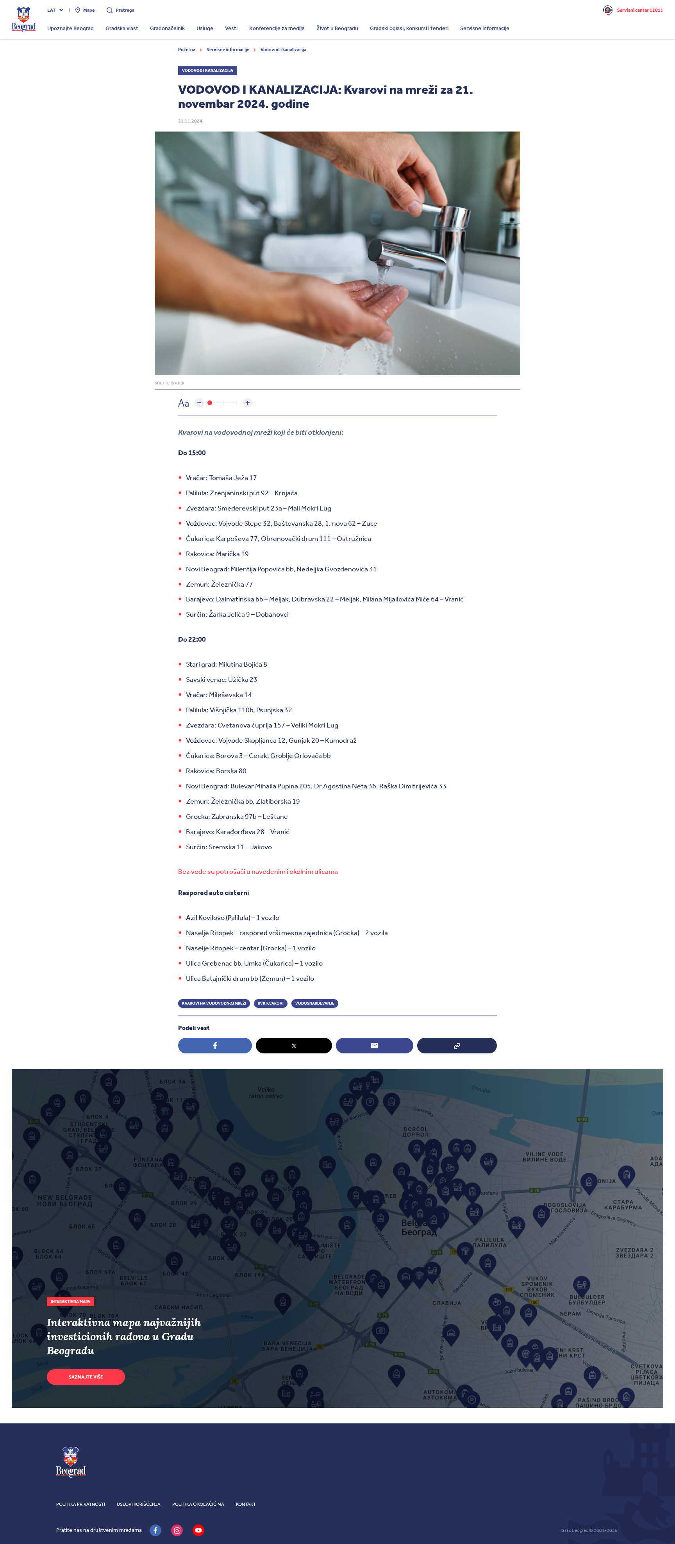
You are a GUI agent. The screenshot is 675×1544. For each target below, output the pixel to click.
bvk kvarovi (271, 1003)
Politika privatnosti (80, 1504)
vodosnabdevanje (314, 1003)
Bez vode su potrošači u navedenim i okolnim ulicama (258, 871)
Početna (187, 49)
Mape (89, 10)
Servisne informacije (228, 49)
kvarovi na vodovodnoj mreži (214, 1003)
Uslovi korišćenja (139, 1504)
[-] (199, 402)
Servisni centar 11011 (640, 10)
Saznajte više (86, 1377)
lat (51, 10)
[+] (247, 402)
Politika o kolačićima (198, 1504)
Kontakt (246, 1504)
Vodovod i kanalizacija (283, 49)
